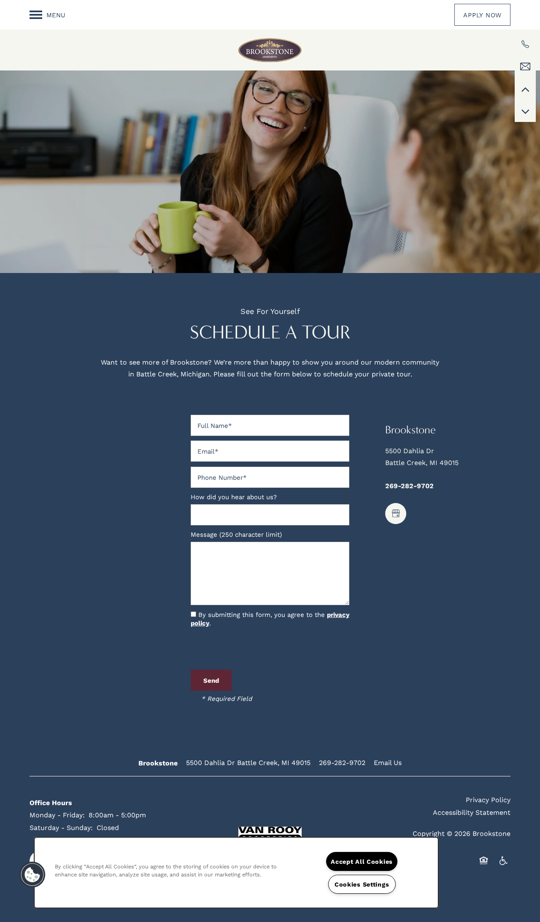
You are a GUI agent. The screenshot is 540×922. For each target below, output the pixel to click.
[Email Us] (525, 66)
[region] (236, 872)
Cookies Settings (362, 884)
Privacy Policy (488, 799)
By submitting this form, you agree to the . (270, 619)
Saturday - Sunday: (61, 827)
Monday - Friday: (57, 814)
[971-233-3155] (525, 44)
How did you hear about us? (234, 496)
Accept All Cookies (362, 861)
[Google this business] (395, 513)
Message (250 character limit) (236, 534)
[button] (482, 15)
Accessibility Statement (471, 812)
